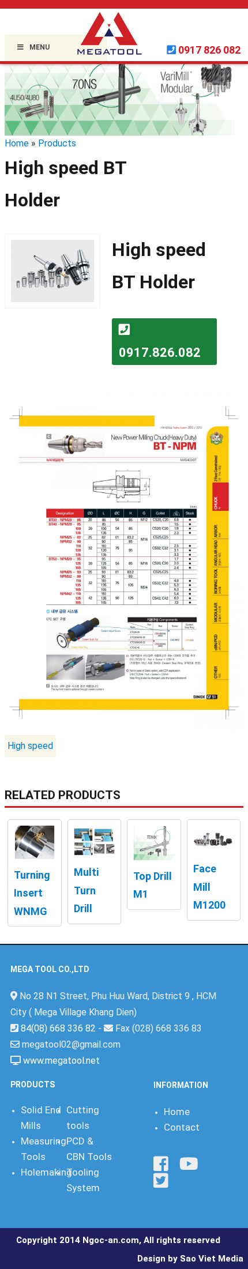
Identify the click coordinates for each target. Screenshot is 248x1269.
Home (17, 143)
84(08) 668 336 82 (58, 1028)
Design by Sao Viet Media (190, 1258)
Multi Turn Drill (86, 890)
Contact (182, 1127)
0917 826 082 (209, 50)
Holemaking (46, 1172)
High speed (30, 745)
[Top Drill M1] (154, 842)
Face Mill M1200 (209, 887)
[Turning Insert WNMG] (34, 841)
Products (57, 143)
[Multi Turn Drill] (94, 840)
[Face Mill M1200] (214, 838)
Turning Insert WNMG (32, 893)
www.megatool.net (61, 1060)
